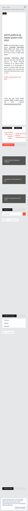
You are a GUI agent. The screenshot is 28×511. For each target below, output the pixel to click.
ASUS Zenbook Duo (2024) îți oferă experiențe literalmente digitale (14, 225)
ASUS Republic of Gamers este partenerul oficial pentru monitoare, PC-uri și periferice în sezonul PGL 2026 (18, 424)
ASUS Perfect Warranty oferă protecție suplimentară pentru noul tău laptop (17, 383)
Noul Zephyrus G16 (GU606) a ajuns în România (18, 350)
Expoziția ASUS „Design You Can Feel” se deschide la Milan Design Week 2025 (18, 479)
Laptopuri (6, 323)
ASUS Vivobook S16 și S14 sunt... (12, 199)
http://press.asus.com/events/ (12, 104)
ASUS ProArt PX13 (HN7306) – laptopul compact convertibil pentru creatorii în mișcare (12, 293)
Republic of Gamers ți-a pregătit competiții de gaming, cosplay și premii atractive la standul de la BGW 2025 (18, 440)
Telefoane (6, 320)
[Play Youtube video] (14, 88)
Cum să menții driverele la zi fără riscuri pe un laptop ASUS (13, 261)
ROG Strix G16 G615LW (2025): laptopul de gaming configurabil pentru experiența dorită (13, 276)
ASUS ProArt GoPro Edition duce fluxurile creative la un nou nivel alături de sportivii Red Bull (18, 340)
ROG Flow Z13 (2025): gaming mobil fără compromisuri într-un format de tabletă (13, 284)
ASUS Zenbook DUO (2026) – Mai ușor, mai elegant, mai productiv (18, 395)
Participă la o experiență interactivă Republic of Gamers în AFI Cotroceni (17, 455)
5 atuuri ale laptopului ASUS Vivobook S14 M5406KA (12, 300)
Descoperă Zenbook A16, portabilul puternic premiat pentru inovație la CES (12, 268)
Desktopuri (6, 326)
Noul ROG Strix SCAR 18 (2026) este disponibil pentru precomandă (17, 360)
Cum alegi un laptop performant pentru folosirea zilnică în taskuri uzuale (13, 247)
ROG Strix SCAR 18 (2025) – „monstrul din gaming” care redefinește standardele (12, 307)
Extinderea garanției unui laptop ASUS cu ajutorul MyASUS (14, 254)
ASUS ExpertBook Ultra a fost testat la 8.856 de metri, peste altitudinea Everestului (18, 372)
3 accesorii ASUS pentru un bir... (12, 180)
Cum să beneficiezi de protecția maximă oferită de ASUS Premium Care (14, 239)
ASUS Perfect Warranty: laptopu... (12, 161)
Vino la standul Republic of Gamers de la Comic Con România (17, 467)
